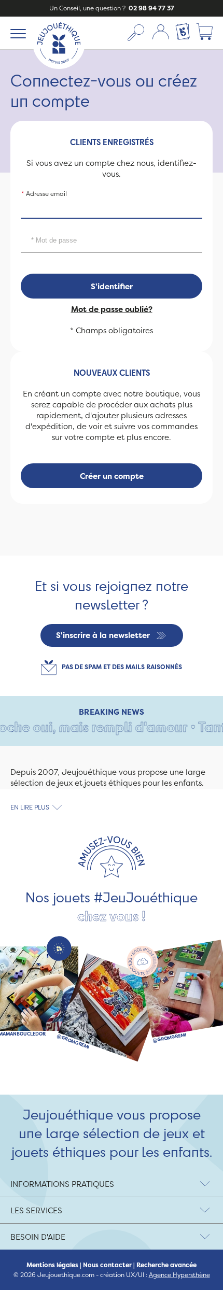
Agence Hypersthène (179, 1274)
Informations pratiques (62, 1184)
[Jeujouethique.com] (59, 66)
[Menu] (16, 33)
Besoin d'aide (37, 1236)
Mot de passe (43, 228)
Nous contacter (107, 1265)
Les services (36, 1210)
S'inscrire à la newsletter (103, 635)
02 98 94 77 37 (150, 8)
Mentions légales (52, 1265)
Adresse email (44, 194)
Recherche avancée (166, 1265)
